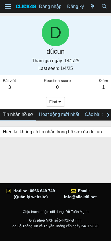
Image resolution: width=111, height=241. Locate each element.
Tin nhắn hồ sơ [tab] (18, 114)
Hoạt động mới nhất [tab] (59, 114)
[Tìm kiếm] (104, 6)
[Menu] (8, 6)
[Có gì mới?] (92, 6)
